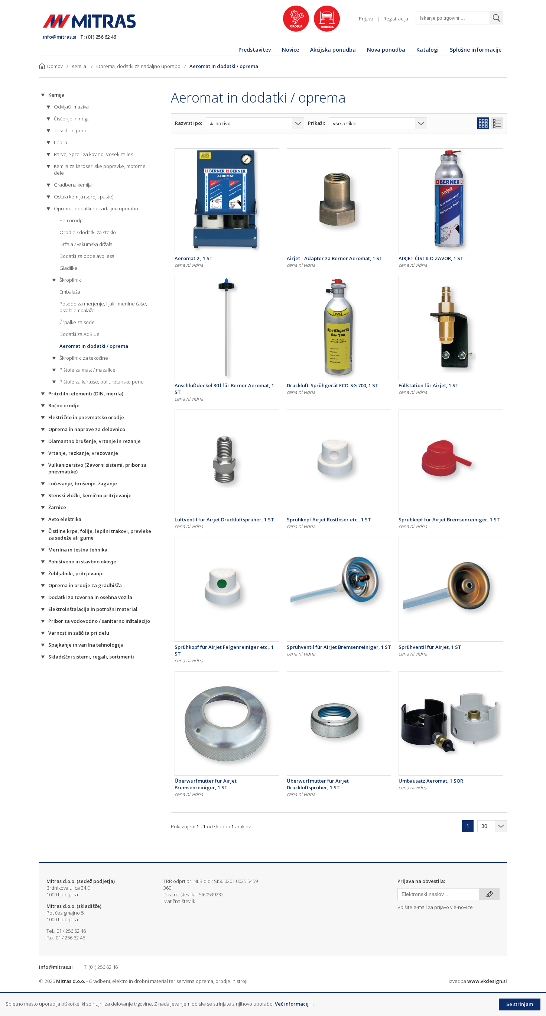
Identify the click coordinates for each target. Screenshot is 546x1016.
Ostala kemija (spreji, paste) (83, 196)
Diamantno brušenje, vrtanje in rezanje (94, 441)
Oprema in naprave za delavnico (86, 429)
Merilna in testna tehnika (77, 549)
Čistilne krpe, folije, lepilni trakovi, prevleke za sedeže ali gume (99, 534)
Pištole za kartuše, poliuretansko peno (101, 381)
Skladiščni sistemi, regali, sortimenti (91, 656)
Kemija (79, 66)
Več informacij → (295, 1003)
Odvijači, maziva (71, 106)
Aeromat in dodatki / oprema (223, 66)
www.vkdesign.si (487, 981)
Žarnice (57, 507)
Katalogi (427, 49)
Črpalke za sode (77, 322)
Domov (55, 66)
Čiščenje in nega (72, 118)
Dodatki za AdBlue (79, 334)
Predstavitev (254, 49)
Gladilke (68, 268)
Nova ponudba (386, 49)
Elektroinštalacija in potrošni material (92, 609)
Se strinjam (519, 1004)
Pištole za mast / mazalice (87, 369)
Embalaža (69, 291)
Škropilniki (70, 279)
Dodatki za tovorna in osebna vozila (90, 597)
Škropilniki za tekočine (83, 358)
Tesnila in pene (71, 130)
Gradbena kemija (73, 184)
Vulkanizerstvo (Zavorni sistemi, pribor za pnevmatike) (97, 468)
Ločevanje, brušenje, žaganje (82, 483)
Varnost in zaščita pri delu (78, 633)
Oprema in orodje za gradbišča (85, 585)
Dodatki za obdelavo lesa (86, 256)
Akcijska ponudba (333, 49)
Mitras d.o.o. (70, 981)
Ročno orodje (63, 405)
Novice (290, 49)
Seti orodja (71, 220)
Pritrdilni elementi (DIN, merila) (85, 393)
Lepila (60, 142)
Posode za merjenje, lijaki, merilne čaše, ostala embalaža (103, 307)
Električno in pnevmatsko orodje (86, 417)
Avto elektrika (64, 519)
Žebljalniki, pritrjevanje (76, 573)
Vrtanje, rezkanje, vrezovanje (83, 453)
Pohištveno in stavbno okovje (82, 561)
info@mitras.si (60, 36)
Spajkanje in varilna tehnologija (86, 644)
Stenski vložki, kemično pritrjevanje (89, 495)
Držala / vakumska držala (86, 244)
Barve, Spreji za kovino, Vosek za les (93, 154)
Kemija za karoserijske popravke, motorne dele (100, 169)
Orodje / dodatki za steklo (87, 232)
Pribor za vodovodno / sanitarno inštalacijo (99, 621)
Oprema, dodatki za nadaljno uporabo (138, 66)
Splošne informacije (475, 49)
